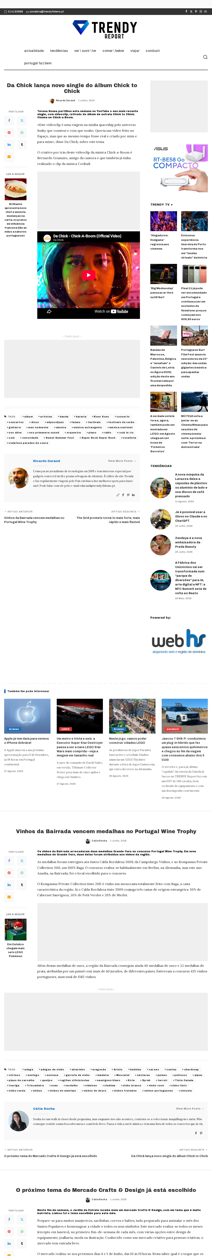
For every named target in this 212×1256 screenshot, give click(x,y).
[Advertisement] (88, 201)
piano (92, 432)
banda (64, 416)
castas (171, 1069)
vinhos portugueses (158, 1090)
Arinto (118, 1069)
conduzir (173, 729)
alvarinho (78, 1069)
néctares (143, 1075)
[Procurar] (205, 57)
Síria (131, 1080)
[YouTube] (205, 11)
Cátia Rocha (99, 840)
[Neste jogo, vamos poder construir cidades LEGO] (132, 716)
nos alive (15, 432)
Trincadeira (35, 1085)
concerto (123, 416)
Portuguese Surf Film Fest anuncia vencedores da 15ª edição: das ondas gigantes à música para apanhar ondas (194, 363)
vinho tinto (179, 1085)
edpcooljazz (55, 422)
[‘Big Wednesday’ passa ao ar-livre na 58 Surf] (163, 274)
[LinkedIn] (9, 145)
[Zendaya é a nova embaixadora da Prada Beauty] (160, 545)
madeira (103, 1075)
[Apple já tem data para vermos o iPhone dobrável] (27, 716)
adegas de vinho (52, 1069)
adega (28, 1069)
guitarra (15, 427)
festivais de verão (121, 422)
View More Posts (120, 461)
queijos (47, 1080)
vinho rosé (156, 1085)
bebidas (135, 1069)
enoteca (52, 1075)
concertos (16, 422)
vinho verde (17, 1090)
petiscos (180, 1075)
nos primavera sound (44, 432)
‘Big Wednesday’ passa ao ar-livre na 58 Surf (161, 293)
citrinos (14, 1075)
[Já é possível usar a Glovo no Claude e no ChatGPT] (160, 519)
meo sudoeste (38, 427)
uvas (54, 1085)
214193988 (15, 11)
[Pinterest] (196, 11)
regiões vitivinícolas (74, 1080)
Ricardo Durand (65, 100)
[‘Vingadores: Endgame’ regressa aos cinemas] (163, 221)
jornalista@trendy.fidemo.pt (47, 11)
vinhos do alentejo (63, 1090)
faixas (75, 422)
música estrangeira (87, 427)
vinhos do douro (95, 1090)
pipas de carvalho (21, 1080)
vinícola (186, 1090)
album (28, 416)
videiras (91, 1085)
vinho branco (132, 1085)
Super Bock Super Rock (98, 438)
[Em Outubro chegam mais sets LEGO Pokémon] (15, 929)
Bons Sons (101, 416)
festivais (94, 422)
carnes (154, 1069)
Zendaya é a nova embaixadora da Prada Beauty (188, 542)
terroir (162, 1080)
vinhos (37, 1090)
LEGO (65, 729)
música (61, 427)
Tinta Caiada (184, 1080)
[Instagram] (200, 11)
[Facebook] (186, 11)
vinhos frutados (125, 1090)
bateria (81, 416)
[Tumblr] (22, 145)
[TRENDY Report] (106, 30)
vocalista (129, 438)
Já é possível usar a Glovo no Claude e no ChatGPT (191, 516)
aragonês (99, 1069)
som (11, 438)
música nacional (120, 427)
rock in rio (126, 432)
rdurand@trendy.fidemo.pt (97, 486)
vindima (109, 1085)
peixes (162, 1075)
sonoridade (30, 438)
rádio (107, 432)
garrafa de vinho (78, 1075)
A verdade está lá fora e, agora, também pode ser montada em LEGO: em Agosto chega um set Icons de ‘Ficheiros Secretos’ (162, 434)
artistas (46, 416)
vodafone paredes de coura (28, 443)
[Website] (118, 495)
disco (35, 422)
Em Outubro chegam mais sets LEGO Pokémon (15, 950)
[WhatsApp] (22, 133)
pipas (198, 1075)
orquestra (74, 432)
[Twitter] (191, 11)
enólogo (33, 1075)
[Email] (9, 157)
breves (14, 729)
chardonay (191, 1069)
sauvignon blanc (108, 1080)
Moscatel (123, 1075)
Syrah (146, 1080)
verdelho (71, 1085)
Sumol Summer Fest (60, 438)
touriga (14, 1085)
